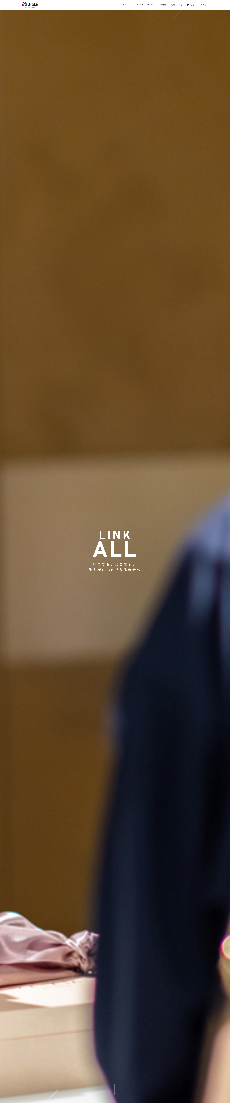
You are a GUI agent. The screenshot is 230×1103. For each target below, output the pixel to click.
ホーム (125, 5)
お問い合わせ (176, 5)
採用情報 (202, 5)
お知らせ (190, 5)
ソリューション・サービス (144, 5)
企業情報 (163, 5)
